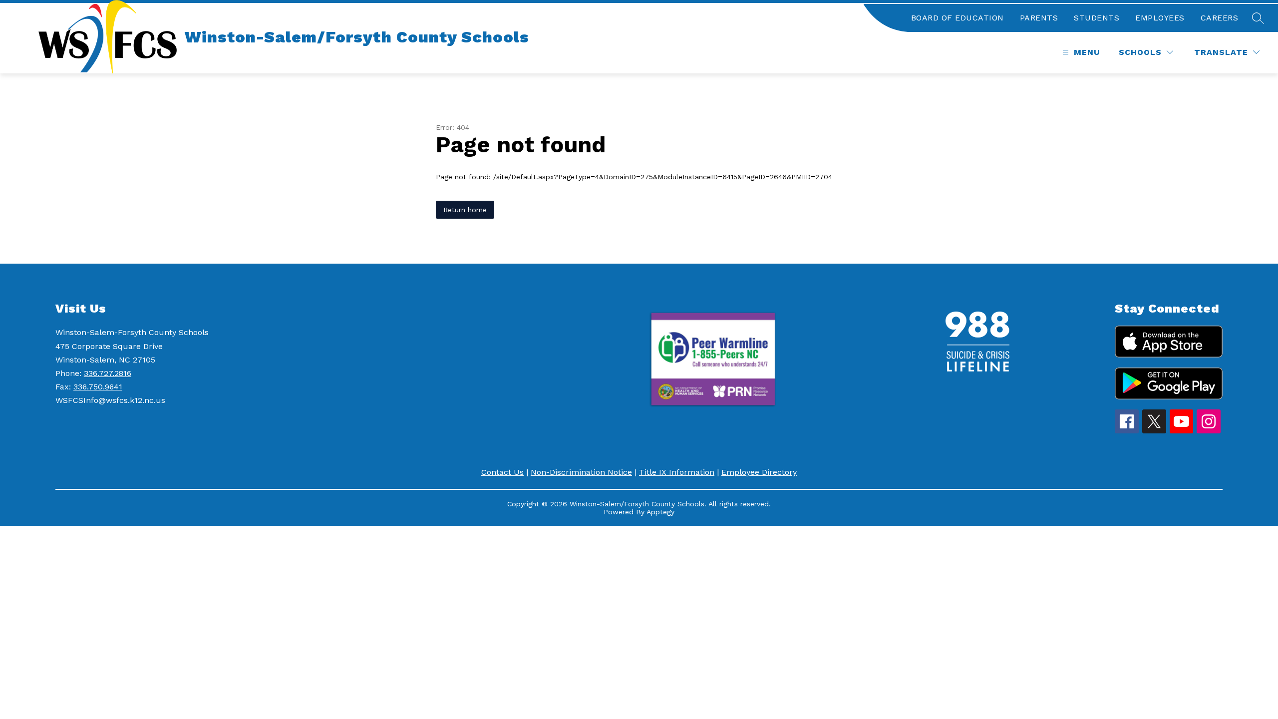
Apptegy (660, 512)
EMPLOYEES (1160, 17)
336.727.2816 (107, 373)
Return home (465, 210)
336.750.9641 (97, 386)
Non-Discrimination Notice (581, 472)
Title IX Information (676, 472)
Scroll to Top (1233, 694)
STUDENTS (1096, 17)
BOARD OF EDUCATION (957, 17)
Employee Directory (759, 472)
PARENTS (1039, 17)
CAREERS (1220, 17)
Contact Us (502, 472)
